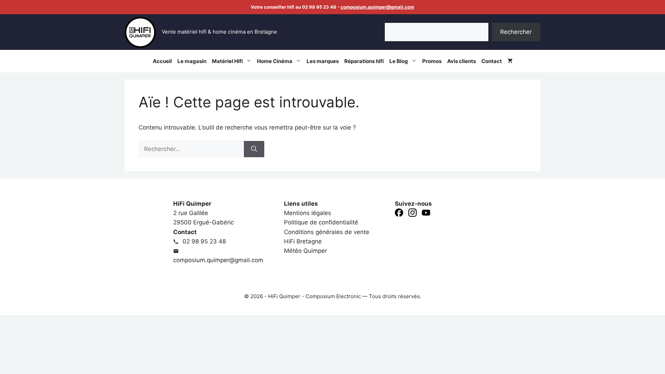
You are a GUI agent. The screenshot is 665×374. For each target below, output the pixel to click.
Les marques (323, 61)
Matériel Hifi (227, 61)
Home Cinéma (274, 61)
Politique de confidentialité (321, 222)
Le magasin (191, 61)
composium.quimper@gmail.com (377, 7)
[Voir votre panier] (510, 61)
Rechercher (516, 31)
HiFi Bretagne (303, 241)
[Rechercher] (254, 149)
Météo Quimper (305, 250)
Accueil (162, 61)
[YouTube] (426, 214)
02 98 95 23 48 (203, 241)
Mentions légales (307, 213)
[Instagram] (412, 214)
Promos (432, 61)
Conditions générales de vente (326, 232)
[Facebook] (399, 214)
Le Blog (398, 61)
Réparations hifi (364, 61)
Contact (491, 61)
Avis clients (461, 61)
